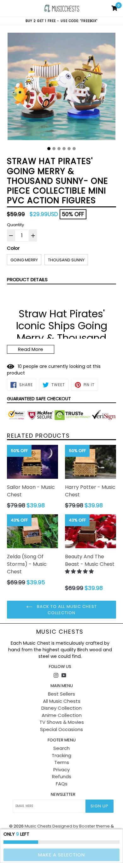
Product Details (27, 279)
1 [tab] (48, 148)
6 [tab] (74, 148)
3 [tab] (59, 148)
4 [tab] (64, 148)
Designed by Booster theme (81, 826)
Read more (30, 349)
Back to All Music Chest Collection (66, 610)
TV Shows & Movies (61, 722)
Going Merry (24, 260)
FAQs (61, 783)
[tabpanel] (61, 88)
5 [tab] (69, 148)
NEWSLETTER (63, 794)
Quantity (15, 225)
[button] (80, 571)
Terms (61, 762)
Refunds (61, 776)
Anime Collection (62, 715)
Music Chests (60, 631)
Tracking (61, 755)
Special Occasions (61, 729)
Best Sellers (61, 694)
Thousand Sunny (66, 260)
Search (61, 748)
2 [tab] (54, 148)
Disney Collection (61, 708)
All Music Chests (61, 701)
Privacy (61, 769)
